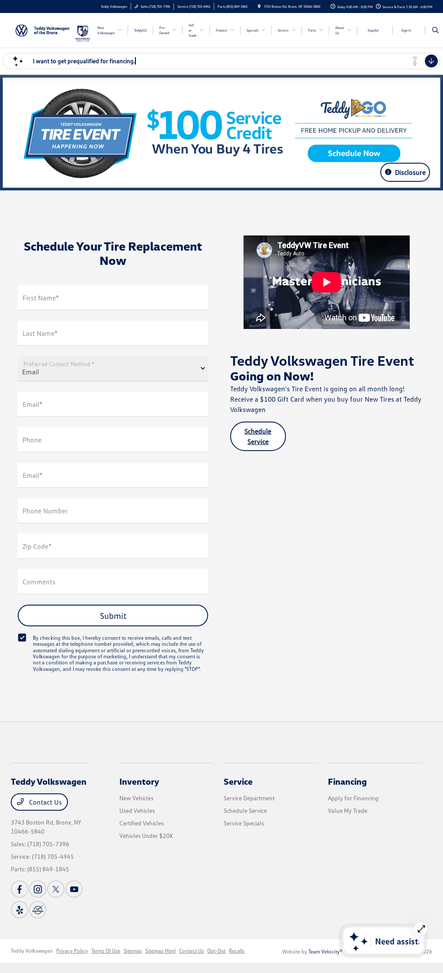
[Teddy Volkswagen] (42, 29)
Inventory (139, 781)
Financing (347, 781)
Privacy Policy (72, 950)
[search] (435, 30)
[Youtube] (74, 889)
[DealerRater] (37, 909)
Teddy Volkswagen (32, 950)
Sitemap (133, 950)
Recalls (236, 950)
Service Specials (244, 823)
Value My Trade (347, 810)
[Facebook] (19, 889)
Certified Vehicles (141, 823)
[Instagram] (37, 889)
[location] (259, 6)
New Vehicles (136, 798)
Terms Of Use (105, 950)
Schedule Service (257, 436)
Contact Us (44, 802)
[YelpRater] (19, 909)
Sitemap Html (160, 950)
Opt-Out (216, 950)
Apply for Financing (353, 798)
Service (238, 781)
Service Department (249, 798)
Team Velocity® (325, 951)
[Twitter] (55, 889)
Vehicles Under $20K (146, 835)
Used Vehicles (137, 810)
